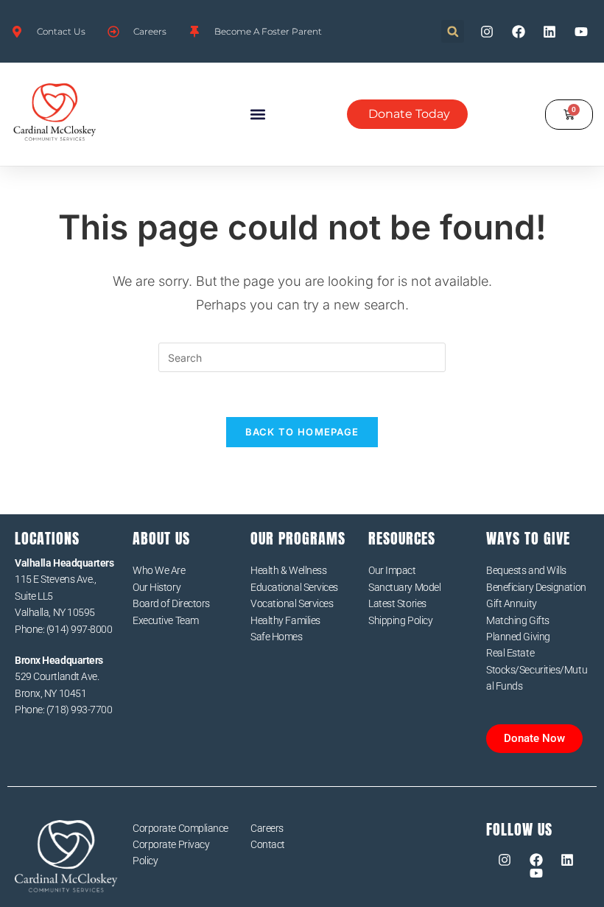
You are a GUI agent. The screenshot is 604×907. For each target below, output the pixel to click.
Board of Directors (171, 603)
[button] (452, 31)
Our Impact (392, 570)
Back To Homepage (302, 432)
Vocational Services (291, 603)
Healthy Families (285, 620)
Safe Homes (276, 636)
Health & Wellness (288, 570)
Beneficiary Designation (536, 587)
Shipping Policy (400, 620)
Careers (267, 828)
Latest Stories (397, 603)
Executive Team (166, 620)
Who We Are (159, 570)
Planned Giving (518, 636)
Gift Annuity (511, 603)
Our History (156, 587)
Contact (267, 844)
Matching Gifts (517, 620)
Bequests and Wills (526, 570)
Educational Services (294, 587)
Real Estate (510, 653)
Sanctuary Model (404, 587)
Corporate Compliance (180, 828)
